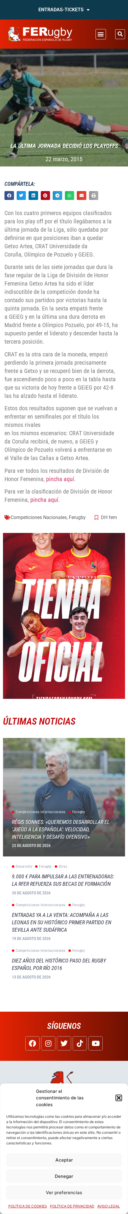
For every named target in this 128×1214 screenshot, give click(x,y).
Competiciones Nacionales (39, 517)
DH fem (109, 517)
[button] (119, 1098)
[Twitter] (64, 1043)
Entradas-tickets (61, 9)
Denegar (64, 1176)
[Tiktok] (80, 1043)
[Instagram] (48, 1043)
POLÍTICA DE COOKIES (27, 1206)
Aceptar (64, 1160)
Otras (63, 866)
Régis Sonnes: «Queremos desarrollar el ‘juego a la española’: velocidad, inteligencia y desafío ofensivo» (61, 829)
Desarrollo (24, 866)
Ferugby (77, 517)
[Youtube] (95, 1043)
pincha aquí (59, 479)
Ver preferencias (64, 1192)
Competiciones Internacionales (40, 812)
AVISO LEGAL (108, 1206)
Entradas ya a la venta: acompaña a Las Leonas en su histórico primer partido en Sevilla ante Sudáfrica (61, 922)
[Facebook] (32, 1043)
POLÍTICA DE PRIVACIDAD (72, 1206)
